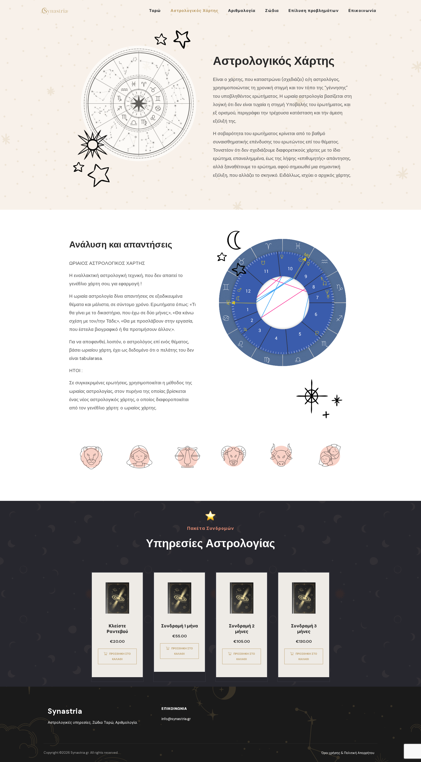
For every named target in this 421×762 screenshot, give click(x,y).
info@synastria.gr (176, 718)
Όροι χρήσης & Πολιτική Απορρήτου (347, 753)
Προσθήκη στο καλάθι (120, 656)
